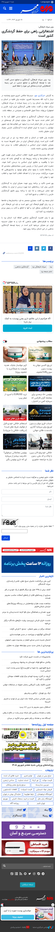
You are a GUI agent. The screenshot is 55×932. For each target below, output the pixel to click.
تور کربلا (35, 780)
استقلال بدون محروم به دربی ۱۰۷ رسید (34, 707)
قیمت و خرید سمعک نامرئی (23, 798)
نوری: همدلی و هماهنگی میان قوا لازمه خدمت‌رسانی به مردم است (26, 614)
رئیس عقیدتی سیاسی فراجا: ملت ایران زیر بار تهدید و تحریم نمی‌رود (27, 700)
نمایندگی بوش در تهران (12, 794)
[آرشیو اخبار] (16, 874)
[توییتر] (30, 874)
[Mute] (10, 311)
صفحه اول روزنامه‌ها (42, 725)
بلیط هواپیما (29, 794)
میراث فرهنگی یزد (39, 266)
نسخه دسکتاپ (27, 884)
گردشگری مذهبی (21, 266)
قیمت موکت (47, 780)
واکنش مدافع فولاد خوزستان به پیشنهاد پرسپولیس (30, 662)
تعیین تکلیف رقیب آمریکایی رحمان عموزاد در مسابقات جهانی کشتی (26, 686)
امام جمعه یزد (46, 271)
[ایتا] (12, 874)
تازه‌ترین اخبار (46, 576)
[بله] (38, 874)
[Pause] (6, 311)
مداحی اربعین (8, 780)
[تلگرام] (43, 874)
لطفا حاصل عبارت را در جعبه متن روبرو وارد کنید (33, 526)
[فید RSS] (21, 874)
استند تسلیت (23, 780)
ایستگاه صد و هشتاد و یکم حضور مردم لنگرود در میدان (28, 718)
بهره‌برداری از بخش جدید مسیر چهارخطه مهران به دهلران (28, 645)
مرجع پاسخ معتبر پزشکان (16, 785)
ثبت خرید (27, 328)
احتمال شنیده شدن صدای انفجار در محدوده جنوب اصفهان (27, 640)
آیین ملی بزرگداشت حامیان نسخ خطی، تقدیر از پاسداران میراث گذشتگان (28, 583)
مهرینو (5, 798)
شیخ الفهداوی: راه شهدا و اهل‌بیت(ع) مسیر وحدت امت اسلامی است (28, 669)
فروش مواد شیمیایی (44, 789)
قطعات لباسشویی (10, 789)
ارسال (6, 537)
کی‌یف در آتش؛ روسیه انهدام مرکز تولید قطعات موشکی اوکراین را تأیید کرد (28, 678)
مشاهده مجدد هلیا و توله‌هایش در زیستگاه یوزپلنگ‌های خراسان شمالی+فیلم (28, 605)
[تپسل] (4, 282)
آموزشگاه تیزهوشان (44, 794)
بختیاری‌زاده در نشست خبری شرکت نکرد (35, 656)
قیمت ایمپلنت (26, 789)
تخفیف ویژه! (17, 917)
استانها (50, 19)
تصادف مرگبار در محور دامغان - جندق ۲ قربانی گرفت (30, 629)
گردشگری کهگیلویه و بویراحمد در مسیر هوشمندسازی (30, 634)
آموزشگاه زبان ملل (45, 798)
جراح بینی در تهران (44, 775)
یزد (43, 19)
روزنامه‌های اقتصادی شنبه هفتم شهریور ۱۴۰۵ (31, 765)
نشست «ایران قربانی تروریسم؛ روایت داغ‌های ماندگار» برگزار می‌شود (27, 622)
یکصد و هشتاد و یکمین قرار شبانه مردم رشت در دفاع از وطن (26, 712)
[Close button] (52, 904)
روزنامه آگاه (14, 803)
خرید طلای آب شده (11, 775)
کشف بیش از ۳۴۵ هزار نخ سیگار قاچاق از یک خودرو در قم (27, 589)
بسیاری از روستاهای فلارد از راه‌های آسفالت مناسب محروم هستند (27, 597)
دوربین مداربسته (42, 785)
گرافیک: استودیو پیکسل (18, 927)
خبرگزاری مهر (40, 95)
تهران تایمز (41, 803)
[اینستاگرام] (34, 874)
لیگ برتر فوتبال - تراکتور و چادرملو (37, 693)
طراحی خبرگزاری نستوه (40, 927)
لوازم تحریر (28, 775)
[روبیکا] (25, 874)
